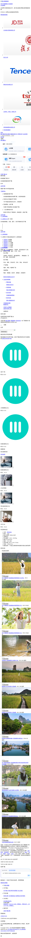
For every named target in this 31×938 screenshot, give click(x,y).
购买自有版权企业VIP (9, 276)
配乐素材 (7, 134)
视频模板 (5, 3)
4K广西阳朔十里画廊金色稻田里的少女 (12, 605)
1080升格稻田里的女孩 (7, 842)
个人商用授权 (4, 216)
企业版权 (3, 5)
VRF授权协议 (11, 895)
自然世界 (6, 852)
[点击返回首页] (5, 1)
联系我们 (15, 890)
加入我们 (20, 890)
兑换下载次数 (6, 910)
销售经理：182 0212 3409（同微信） (12, 904)
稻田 (4, 853)
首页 (2, 3)
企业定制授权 (6, 279)
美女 (26, 852)
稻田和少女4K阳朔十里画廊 (9, 686)
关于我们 (5, 890)
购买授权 (4, 936)
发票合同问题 (5, 338)
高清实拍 (18, 320)
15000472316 (4, 916)
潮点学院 (10, 890)
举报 (10, 338)
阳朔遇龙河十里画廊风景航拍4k (10, 816)
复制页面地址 (4, 331)
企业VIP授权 (6, 250)
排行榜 (2, 137)
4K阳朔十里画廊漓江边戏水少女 (10, 660)
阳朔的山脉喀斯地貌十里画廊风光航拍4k (12, 738)
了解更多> (3, 191)
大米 (12, 853)
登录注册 (5, 895)
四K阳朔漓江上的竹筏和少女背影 (10, 790)
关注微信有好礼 (7, 901)
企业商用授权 (4, 247)
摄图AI (4, 140)
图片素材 (3, 134)
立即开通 (3, 186)
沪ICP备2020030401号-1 (14, 929)
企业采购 (25, 134)
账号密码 (22, 895)
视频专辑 (14, 134)
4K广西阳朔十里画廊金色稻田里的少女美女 (13, 578)
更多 (2, 132)
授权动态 (20, 134)
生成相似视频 (5, 576)
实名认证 (12, 930)
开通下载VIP (4, 174)
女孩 (8, 853)
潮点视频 (7, 320)
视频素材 (13, 320)
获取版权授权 (4, 14)
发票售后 (18, 895)
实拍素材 (10, 3)
